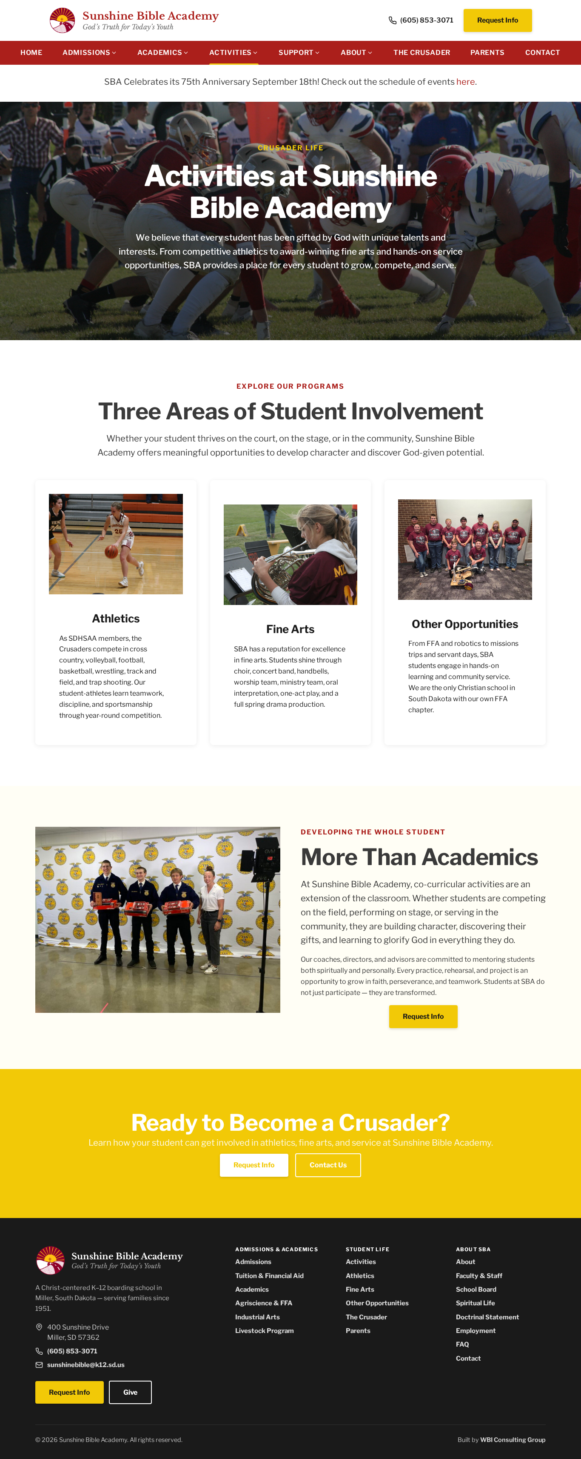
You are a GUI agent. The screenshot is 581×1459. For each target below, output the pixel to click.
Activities (361, 1262)
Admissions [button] (86, 53)
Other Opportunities (377, 1303)
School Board (476, 1289)
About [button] (353, 53)
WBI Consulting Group (513, 1440)
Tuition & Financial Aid (269, 1276)
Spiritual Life (475, 1303)
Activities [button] (230, 53)
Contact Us (328, 1165)
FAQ (462, 1344)
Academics (252, 1289)
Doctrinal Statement (487, 1317)
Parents (487, 53)
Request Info (497, 20)
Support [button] (296, 53)
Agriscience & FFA (264, 1303)
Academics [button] (159, 53)
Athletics (360, 1276)
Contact (543, 53)
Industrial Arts (257, 1317)
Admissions (253, 1262)
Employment (476, 1331)
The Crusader (421, 53)
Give (130, 1392)
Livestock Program (264, 1331)
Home (31, 53)
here (465, 82)
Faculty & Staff (479, 1276)
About (466, 1262)
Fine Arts (360, 1289)
